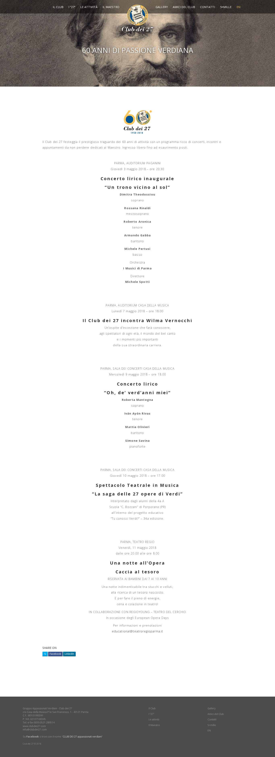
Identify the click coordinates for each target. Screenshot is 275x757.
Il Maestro (110, 7)
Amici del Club (184, 7)
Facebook (55, 654)
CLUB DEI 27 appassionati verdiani (82, 736)
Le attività (88, 7)
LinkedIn (69, 654)
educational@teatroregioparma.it (137, 631)
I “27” (71, 7)
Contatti (207, 7)
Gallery (162, 7)
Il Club (58, 7)
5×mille (226, 7)
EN (238, 7)
